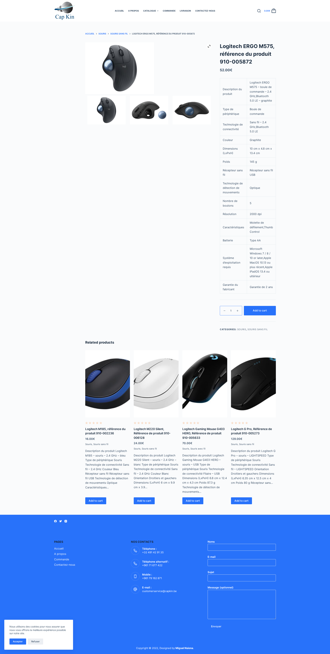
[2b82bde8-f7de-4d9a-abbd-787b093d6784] (192, 110)
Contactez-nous (205, 10)
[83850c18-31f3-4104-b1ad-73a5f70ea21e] (149, 110)
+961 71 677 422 (152, 565)
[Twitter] (60, 521)
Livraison (185, 10)
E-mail (212, 556)
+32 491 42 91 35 (153, 552)
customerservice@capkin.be (159, 591)
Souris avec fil (197, 448)
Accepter (18, 641)
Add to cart (260, 310)
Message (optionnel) (220, 587)
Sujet (211, 572)
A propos (133, 10)
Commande (169, 10)
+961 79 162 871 (152, 578)
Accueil (119, 10)
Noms (211, 541)
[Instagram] (65, 521)
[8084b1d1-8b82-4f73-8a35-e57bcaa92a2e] (106, 110)
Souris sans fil (258, 329)
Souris (241, 329)
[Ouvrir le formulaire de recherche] (259, 11)
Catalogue (149, 10)
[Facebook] (55, 521)
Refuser (35, 641)
